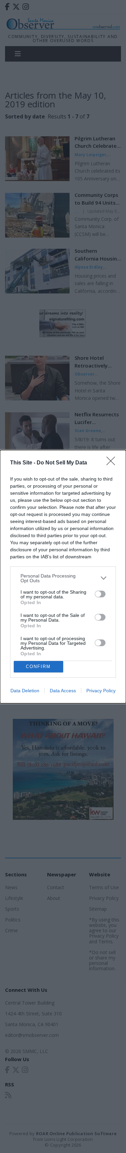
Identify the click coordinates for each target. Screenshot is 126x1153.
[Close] (113, 463)
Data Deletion (24, 690)
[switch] (100, 594)
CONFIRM (38, 666)
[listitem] (63, 578)
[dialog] (63, 576)
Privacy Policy (101, 690)
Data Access (63, 690)
